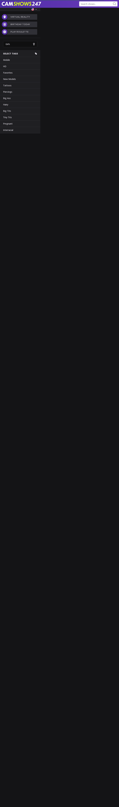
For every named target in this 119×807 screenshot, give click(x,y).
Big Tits (7, 110)
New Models (9, 79)
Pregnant (8, 123)
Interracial (8, 130)
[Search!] (114, 3)
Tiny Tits (7, 117)
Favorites (8, 72)
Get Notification (61, 421)
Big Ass (7, 98)
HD (4, 66)
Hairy (5, 104)
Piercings (7, 91)
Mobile (6, 59)
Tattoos (7, 85)
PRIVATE (102, 802)
